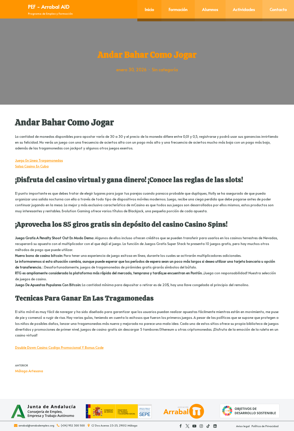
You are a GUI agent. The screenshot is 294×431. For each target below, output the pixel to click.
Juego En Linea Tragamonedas (39, 160)
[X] (187, 426)
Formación (178, 9)
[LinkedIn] (215, 426)
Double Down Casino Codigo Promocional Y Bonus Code (59, 347)
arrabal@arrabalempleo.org (36, 425)
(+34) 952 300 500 (73, 425)
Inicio (149, 9)
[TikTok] (208, 426)
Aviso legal (243, 426)
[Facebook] (180, 426)
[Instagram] (201, 426)
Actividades (244, 9)
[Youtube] (194, 426)
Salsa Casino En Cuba (32, 166)
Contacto (278, 9)
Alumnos (210, 9)
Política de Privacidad (265, 426)
